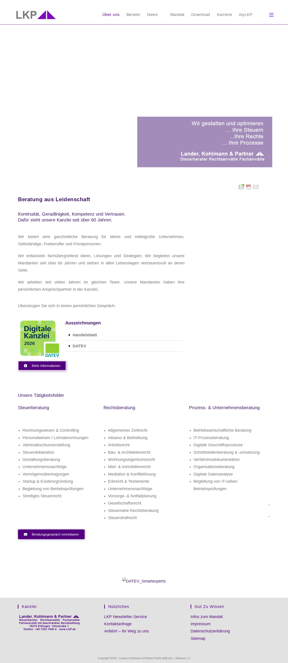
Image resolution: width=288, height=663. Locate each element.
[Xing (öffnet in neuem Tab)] (267, 3)
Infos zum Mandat (207, 616)
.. (269, 504)
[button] (123, 335)
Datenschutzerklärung (210, 631)
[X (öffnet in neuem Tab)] (256, 3)
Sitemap (198, 638)
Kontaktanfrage (118, 624)
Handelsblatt (85, 335)
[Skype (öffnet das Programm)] (262, 3)
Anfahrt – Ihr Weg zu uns (126, 631)
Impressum (201, 624)
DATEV (79, 346)
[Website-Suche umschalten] (261, 14)
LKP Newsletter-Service (125, 616)
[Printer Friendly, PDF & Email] (248, 186)
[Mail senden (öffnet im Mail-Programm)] (272, 3)
